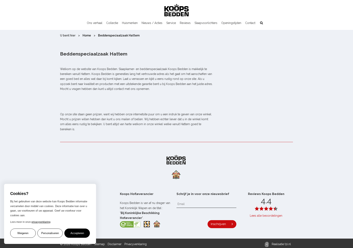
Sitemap (99, 244)
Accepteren (77, 233)
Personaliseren (50, 233)
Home (87, 35)
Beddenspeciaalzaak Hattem (119, 35)
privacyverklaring (40, 222)
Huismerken (130, 23)
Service (171, 23)
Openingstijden (231, 23)
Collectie (112, 23)
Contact (250, 23)
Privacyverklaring (135, 244)
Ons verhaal (94, 23)
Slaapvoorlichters (205, 23)
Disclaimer (115, 244)
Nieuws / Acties (152, 23)
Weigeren (22, 233)
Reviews (185, 23)
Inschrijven (218, 224)
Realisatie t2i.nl (281, 244)
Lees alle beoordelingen (266, 215)
